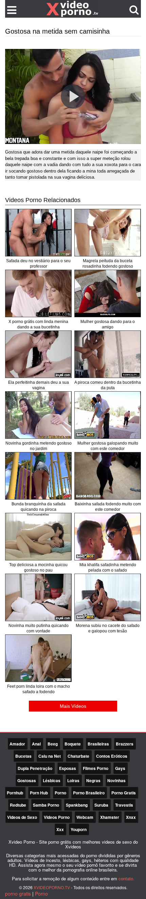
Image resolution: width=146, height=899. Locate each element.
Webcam (84, 817)
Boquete (73, 744)
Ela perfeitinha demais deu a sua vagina (38, 385)
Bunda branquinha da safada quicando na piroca (39, 507)
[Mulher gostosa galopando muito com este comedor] (108, 415)
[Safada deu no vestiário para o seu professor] (38, 232)
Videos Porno (57, 817)
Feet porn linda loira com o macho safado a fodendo (38, 689)
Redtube (18, 805)
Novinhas (116, 780)
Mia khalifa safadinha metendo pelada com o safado (107, 567)
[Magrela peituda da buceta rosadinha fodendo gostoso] (108, 232)
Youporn (79, 829)
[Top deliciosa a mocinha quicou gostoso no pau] (38, 536)
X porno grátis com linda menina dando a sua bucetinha (38, 324)
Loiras (73, 780)
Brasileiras (98, 744)
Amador (17, 744)
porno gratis (18, 893)
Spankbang (77, 805)
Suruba (101, 805)
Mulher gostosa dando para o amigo (107, 324)
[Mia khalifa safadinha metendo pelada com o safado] (108, 536)
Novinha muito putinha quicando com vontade (38, 628)
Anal (36, 744)
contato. (126, 878)
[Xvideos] (73, 8)
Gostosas (26, 780)
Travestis (124, 805)
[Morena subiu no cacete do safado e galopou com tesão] (108, 597)
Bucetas (23, 756)
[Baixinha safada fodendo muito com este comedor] (108, 475)
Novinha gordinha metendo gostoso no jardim (38, 446)
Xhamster (109, 817)
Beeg (53, 744)
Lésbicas (51, 780)
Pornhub (15, 793)
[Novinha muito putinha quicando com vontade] (38, 597)
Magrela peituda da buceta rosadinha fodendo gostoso (108, 263)
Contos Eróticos (111, 756)
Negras (93, 780)
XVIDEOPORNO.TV (52, 887)
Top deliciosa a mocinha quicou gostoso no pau (38, 567)
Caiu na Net (49, 756)
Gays (120, 768)
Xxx (60, 829)
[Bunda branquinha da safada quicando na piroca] (38, 475)
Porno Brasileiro (89, 793)
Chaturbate (78, 756)
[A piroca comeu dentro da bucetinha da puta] (108, 354)
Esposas (67, 768)
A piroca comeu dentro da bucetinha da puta (107, 385)
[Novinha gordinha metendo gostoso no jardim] (38, 415)
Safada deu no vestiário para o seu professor (38, 263)
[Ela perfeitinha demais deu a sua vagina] (38, 354)
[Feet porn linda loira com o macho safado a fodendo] (38, 658)
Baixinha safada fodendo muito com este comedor (108, 507)
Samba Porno (46, 805)
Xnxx (131, 817)
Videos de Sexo (22, 817)
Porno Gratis (123, 793)
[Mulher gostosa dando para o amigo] (108, 293)
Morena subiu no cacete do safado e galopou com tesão (108, 628)
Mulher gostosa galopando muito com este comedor (107, 446)
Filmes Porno (95, 768)
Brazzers (124, 744)
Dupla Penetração (35, 768)
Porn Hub (39, 793)
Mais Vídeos (73, 706)
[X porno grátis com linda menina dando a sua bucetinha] (38, 293)
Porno (60, 793)
